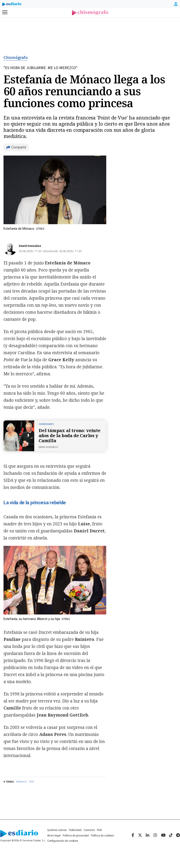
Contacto (89, 830)
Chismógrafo (16, 57)
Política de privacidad (76, 835)
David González (30, 246)
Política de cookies (102, 835)
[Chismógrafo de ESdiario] (90, 13)
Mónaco (21, 781)
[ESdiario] (12, 4)
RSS (99, 830)
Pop (31, 781)
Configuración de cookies (62, 840)
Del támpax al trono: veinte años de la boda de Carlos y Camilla (70, 435)
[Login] (176, 4)
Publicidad (75, 830)
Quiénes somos (57, 830)
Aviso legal (54, 835)
